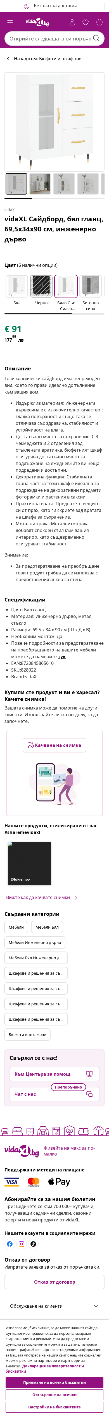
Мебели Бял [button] (47, 927)
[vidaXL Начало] (37, 22)
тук (62, 656)
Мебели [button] (16, 927)
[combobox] (54, 38)
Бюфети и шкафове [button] (27, 1034)
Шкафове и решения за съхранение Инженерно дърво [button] (38, 1003)
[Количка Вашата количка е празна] (99, 22)
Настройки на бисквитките (54, 1407)
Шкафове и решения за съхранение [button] (38, 973)
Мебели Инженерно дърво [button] (35, 942)
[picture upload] (55, 784)
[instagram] (21, 1244)
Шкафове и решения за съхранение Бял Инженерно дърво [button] (38, 1019)
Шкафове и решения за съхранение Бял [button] (38, 988)
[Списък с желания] (85, 22)
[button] (50, 6)
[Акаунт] (72, 22)
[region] (54, 1367)
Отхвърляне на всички (54, 1394)
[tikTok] (33, 1244)
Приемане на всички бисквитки (54, 1382)
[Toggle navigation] (10, 22)
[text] (13, 330)
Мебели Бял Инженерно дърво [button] (38, 957)
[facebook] (10, 1244)
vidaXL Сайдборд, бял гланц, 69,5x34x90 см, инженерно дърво (53, 228)
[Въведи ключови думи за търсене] (96, 37)
